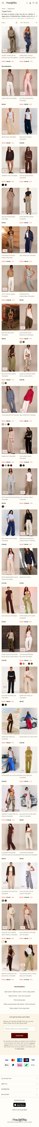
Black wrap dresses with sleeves (14, 1004)
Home (3, 8)
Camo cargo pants (28, 992)
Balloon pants (17, 992)
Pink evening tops (19, 1000)
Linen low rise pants (24, 996)
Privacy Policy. (20, 1048)
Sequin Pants (13, 996)
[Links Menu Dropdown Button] (3, 3)
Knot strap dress (24, 1008)
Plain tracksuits (30, 1004)
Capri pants (8, 992)
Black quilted (14, 1008)
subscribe (19, 1035)
